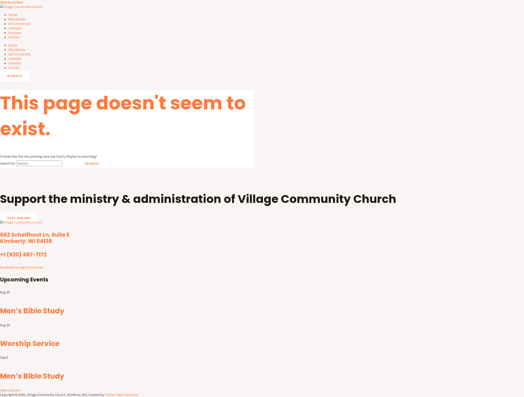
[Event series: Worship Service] (27, 329)
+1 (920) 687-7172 (23, 254)
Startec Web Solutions (121, 395)
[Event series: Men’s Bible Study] (25, 297)
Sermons (14, 32)
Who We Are (16, 19)
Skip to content (11, 2)
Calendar (14, 28)
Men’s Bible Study (32, 311)
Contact (14, 37)
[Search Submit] (70, 164)
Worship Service (30, 344)
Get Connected (19, 23)
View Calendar (10, 390)
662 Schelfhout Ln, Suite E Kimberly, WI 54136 (34, 238)
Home (12, 14)
